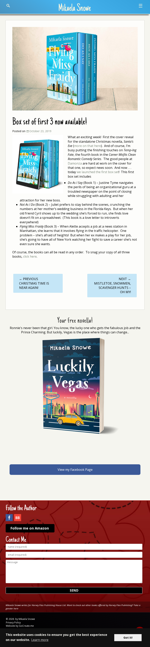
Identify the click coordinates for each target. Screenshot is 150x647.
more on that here (87, 146)
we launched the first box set (98, 172)
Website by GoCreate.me (20, 625)
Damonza (75, 163)
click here (30, 256)
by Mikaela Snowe (25, 618)
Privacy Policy (13, 622)
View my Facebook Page (75, 469)
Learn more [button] (39, 640)
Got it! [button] (127, 637)
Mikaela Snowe (74, 9)
